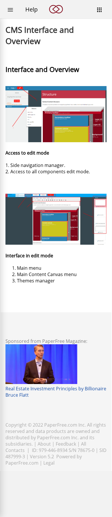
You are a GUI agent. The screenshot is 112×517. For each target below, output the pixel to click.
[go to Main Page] (56, 17)
